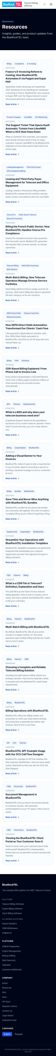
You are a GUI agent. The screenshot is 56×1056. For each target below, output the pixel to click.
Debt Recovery (8, 960)
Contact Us (7, 1011)
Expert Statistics (9, 923)
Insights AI (7, 933)
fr (44, 4)
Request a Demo (9, 1006)
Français (19, 1034)
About (5, 983)
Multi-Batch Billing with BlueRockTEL (27, 626)
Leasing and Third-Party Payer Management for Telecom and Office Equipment (27, 182)
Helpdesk (6, 965)
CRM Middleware (10, 928)
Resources (6, 988)
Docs (4, 997)
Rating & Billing (8, 955)
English (7, 1034)
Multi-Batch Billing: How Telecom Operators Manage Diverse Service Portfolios (26, 281)
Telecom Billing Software (31, 4)
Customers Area (9, 1020)
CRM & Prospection (10, 946)
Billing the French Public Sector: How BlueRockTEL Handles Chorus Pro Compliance (28, 230)
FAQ (4, 992)
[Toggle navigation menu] (51, 4)
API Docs (6, 1001)
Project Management (11, 951)
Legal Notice (7, 1015)
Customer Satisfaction (12, 969)
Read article (11, 104)
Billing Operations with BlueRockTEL (27, 710)
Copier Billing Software (12, 908)
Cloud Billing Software (12, 913)
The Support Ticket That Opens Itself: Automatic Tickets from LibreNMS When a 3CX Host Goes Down (28, 128)
